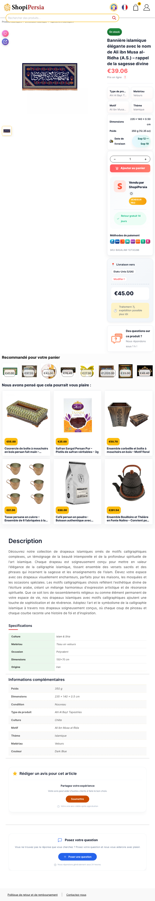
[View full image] (50, 76)
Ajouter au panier (133, 168)
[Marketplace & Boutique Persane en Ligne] (26, 7)
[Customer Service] (113, 7)
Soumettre (77, 798)
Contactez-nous (76, 894)
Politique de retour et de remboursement (33, 894)
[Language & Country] (124, 7)
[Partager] (5, 41)
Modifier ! (119, 279)
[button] (146, 7)
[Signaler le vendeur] (131, 193)
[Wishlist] (5, 33)
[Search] (114, 18)
